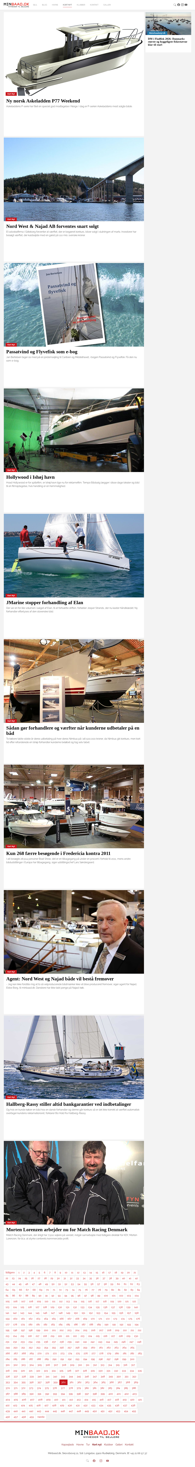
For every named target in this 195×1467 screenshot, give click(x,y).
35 (90, 1278)
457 (16, 1416)
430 (70, 1405)
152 (91, 1312)
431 (78, 1405)
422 (7, 1405)
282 (132, 1353)
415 (94, 1399)
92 (52, 1295)
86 (13, 1295)
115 (82, 1301)
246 (124, 1341)
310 (80, 1364)
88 (26, 1295)
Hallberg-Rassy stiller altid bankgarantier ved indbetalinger (68, 1104)
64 (7, 1289)
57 (98, 1284)
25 (26, 1278)
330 (100, 1370)
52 (66, 1284)
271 (47, 1353)
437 (125, 1405)
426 (39, 1405)
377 (63, 1388)
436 (117, 1405)
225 (98, 1336)
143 (22, 1312)
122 (134, 1301)
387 (8, 1393)
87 (20, 1295)
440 (16, 1411)
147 (53, 1312)
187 (83, 1324)
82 (125, 1289)
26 (32, 1278)
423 (15, 1405)
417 (109, 1399)
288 (39, 1359)
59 (111, 1284)
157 (129, 1312)
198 (30, 1330)
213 (7, 1336)
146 (45, 1312)
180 (30, 1324)
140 (136, 1307)
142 (15, 1312)
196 (15, 1330)
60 (118, 1284)
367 (120, 1382)
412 (71, 1399)
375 (47, 1388)
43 (7, 1284)
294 (85, 1359)
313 (102, 1364)
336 (8, 1376)
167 (69, 1318)
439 (8, 1411)
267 (16, 1353)
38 (110, 1278)
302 (15, 1364)
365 (103, 1382)
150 (76, 1312)
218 (45, 1336)
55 (85, 1284)
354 (16, 1382)
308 (64, 1364)
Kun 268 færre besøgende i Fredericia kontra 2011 (58, 853)
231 (7, 1341)
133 (82, 1307)
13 (84, 1272)
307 (56, 1364)
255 (54, 1347)
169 (85, 1318)
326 (69, 1370)
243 (100, 1341)
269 (32, 1353)
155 (113, 1312)
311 (87, 1364)
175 (130, 1318)
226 (105, 1336)
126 (30, 1307)
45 (20, 1284)
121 (127, 1301)
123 (7, 1307)
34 (84, 1278)
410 (56, 1399)
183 (53, 1324)
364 (95, 1382)
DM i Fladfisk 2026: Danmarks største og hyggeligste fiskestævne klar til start (167, 41)
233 (23, 1341)
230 (136, 1336)
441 (23, 1411)
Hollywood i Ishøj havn (30, 477)
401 (119, 1393)
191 (114, 1324)
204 (77, 1330)
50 (53, 1284)
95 (72, 1295)
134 (90, 1307)
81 (119, 1289)
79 (106, 1289)
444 (47, 1411)
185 (68, 1324)
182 (45, 1324)
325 (61, 1370)
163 (38, 1318)
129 (52, 1307)
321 (30, 1370)
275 (78, 1353)
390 (31, 1393)
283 (140, 1353)
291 (62, 1359)
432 (85, 1405)
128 (45, 1307)
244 (108, 1341)
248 (139, 1341)
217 (37, 1336)
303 (23, 1364)
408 (40, 1399)
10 (66, 1272)
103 (129, 1295)
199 (38, 1330)
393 (55, 1393)
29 (51, 1278)
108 (31, 1301)
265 (132, 1347)
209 (117, 1330)
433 (93, 1405)
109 (39, 1301)
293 (77, 1359)
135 (98, 1307)
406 (24, 1399)
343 (63, 1376)
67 (27, 1289)
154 (106, 1312)
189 (99, 1324)
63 (138, 1284)
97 (85, 1295)
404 (8, 1399)
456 (8, 1416)
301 (8, 1364)
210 (125, 1330)
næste (40, 1416)
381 (94, 1388)
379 (79, 1388)
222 (75, 1336)
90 (40, 1295)
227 (113, 1336)
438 (133, 1405)
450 (95, 1411)
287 (31, 1359)
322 (38, 1370)
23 (13, 1278)
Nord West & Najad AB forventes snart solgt (52, 226)
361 (71, 1382)
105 (8, 1301)
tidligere (10, 1272)
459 (32, 1416)
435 (109, 1405)
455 (134, 1411)
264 (124, 1347)
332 (116, 1370)
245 (116, 1341)
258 (77, 1347)
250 (15, 1347)
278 (101, 1353)
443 (39, 1411)
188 (91, 1324)
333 (124, 1370)
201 (54, 1330)
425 (31, 1405)
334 (132, 1370)
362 (79, 1382)
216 (30, 1336)
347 (95, 1376)
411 (64, 1399)
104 (137, 1295)
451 (103, 1411)
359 (55, 1382)
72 (60, 1289)
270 (39, 1353)
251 (23, 1347)
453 (118, 1411)
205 (85, 1330)
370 (8, 1388)
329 (93, 1370)
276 (86, 1353)
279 (109, 1353)
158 (136, 1312)
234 (30, 1341)
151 (83, 1312)
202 (62, 1330)
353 (8, 1382)
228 (121, 1336)
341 (47, 1376)
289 (47, 1359)
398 (95, 1393)
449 (87, 1411)
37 (104, 1278)
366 (111, 1382)
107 (23, 1301)
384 (118, 1388)
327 (77, 1370)
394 (63, 1393)
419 (124, 1399)
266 (8, 1353)
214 (15, 1336)
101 (113, 1295)
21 (135, 1272)
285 (15, 1359)
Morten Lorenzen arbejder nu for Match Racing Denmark (67, 1229)
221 (67, 1336)
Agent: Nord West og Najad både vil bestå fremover (60, 978)
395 (71, 1393)
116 (90, 1301)
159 (7, 1318)
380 (87, 1388)
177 (7, 1324)
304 (31, 1364)
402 (126, 1393)
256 (62, 1347)
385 (126, 1388)
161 (23, 1318)
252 (31, 1347)
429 (62, 1405)
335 (140, 1370)
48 (40, 1284)
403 (134, 1393)
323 (46, 1370)
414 (86, 1399)
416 (102, 1399)
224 (90, 1336)
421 (140, 1399)
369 (136, 1382)
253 (38, 1347)
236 (46, 1341)
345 (79, 1376)
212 (139, 1330)
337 (16, 1376)
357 (39, 1382)
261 (101, 1347)
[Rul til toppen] (190, 1462)
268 (24, 1353)
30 (58, 1278)
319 (15, 1370)
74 (73, 1289)
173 (115, 1318)
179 (23, 1324)
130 (60, 1307)
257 (70, 1347)
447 (71, 1411)
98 (92, 1295)
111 (53, 1301)
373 (31, 1388)
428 (54, 1405)
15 (97, 1272)
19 (122, 1272)
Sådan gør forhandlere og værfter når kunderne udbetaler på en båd (72, 730)
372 (23, 1388)
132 (75, 1307)
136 (105, 1307)
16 (103, 1272)
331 (108, 1370)
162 (30, 1318)
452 (110, 1411)
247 (131, 1341)
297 (109, 1359)
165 (54, 1318)
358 (47, 1382)
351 (126, 1376)
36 (97, 1278)
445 (55, 1411)
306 (48, 1364)
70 (47, 1289)
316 (125, 1364)
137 (113, 1307)
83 (132, 1289)
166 (62, 1318)
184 (60, 1324)
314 (110, 1364)
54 (79, 1284)
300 (132, 1359)
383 (110, 1388)
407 (32, 1399)
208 (109, 1330)
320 (23, 1370)
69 (40, 1289)
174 (123, 1318)
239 (69, 1341)
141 (7, 1312)
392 (47, 1393)
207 (101, 1330)
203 (69, 1330)
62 (131, 1284)
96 (79, 1295)
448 (79, 1411)
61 (125, 1284)
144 (30, 1312)
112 (60, 1301)
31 (65, 1278)
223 (82, 1336)
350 (119, 1376)
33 (77, 1278)
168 (77, 1318)
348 (103, 1376)
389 (23, 1393)
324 (54, 1370)
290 (54, 1359)
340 (39, 1376)
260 (93, 1347)
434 (101, 1405)
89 (33, 1295)
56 (92, 1284)
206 (93, 1330)
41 (130, 1278)
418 (117, 1399)
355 (23, 1382)
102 (121, 1295)
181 (38, 1324)
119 (112, 1301)
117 (97, 1301)
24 (19, 1278)
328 (85, 1370)
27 (39, 1278)
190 (106, 1324)
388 (16, 1393)
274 (70, 1353)
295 (93, 1359)
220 (60, 1336)
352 (134, 1376)
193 (129, 1324)
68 (34, 1289)
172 (108, 1318)
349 (111, 1376)
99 (98, 1295)
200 (46, 1330)
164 (46, 1318)
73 (66, 1289)
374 (39, 1388)
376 (55, 1388)
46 (26, 1284)
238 (62, 1341)
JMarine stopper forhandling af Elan (44, 602)
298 (116, 1359)
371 (16, 1388)
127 (37, 1307)
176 (138, 1318)
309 (72, 1364)
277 (94, 1353)
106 (15, 1301)
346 (87, 1376)
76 (86, 1289)
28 (45, 1278)
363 (87, 1382)
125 (22, 1307)
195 (7, 1330)
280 (117, 1353)
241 (85, 1341)
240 (77, 1341)
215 (22, 1336)
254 (46, 1347)
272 (55, 1353)
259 (85, 1347)
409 (48, 1399)
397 (87, 1393)
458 (24, 1416)
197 (23, 1330)
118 (104, 1301)
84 (138, 1289)
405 (16, 1399)
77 (93, 1289)
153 (98, 1312)
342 (55, 1376)
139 (128, 1307)
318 (7, 1370)
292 (70, 1359)
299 (124, 1359)
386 (134, 1388)
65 (13, 1289)
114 (75, 1301)
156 (121, 1312)
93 (59, 1295)
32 (71, 1278)
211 (132, 1330)
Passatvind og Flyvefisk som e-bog (41, 351)
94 (65, 1295)
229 (128, 1336)
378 (71, 1388)
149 (68, 1312)
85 (7, 1295)
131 (67, 1307)
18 (116, 1272)
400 (110, 1393)
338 (24, 1376)
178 (15, 1324)
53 (72, 1284)
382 (102, 1388)
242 (92, 1341)
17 (109, 1272)
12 (78, 1272)
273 (62, 1353)
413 (79, 1399)
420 (132, 1399)
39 (117, 1278)
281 (124, 1353)
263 (116, 1347)
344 (71, 1376)
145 (37, 1312)
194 (136, 1324)
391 (39, 1393)
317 (133, 1364)
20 (128, 1272)
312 (95, 1364)
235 (38, 1341)
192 (121, 1324)
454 (126, 1411)
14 (90, 1272)
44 (13, 1284)
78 (99, 1289)
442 (31, 1411)
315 (118, 1364)
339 (32, 1376)
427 (46, 1405)
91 (46, 1295)
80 (112, 1289)
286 (23, 1359)
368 (128, 1382)
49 (46, 1284)
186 (76, 1324)
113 (68, 1301)
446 (63, 1411)
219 (52, 1336)
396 (79, 1393)
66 (20, 1289)
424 (23, 1405)
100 (106, 1295)
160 (15, 1318)
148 (60, 1312)
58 (105, 1284)
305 (39, 1364)
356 (31, 1382)
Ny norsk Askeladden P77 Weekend (43, 101)
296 (101, 1359)
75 (79, 1289)
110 (46, 1301)
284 (8, 1359)
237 (54, 1341)
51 (59, 1284)
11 (72, 1272)
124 (15, 1307)
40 (123, 1278)
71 (54, 1289)
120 (119, 1301)
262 (109, 1347)
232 (15, 1341)
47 (33, 1284)
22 (7, 1278)
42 (136, 1278)
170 (93, 1318)
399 (103, 1393)
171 (100, 1318)
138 (121, 1307)
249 (8, 1347)
